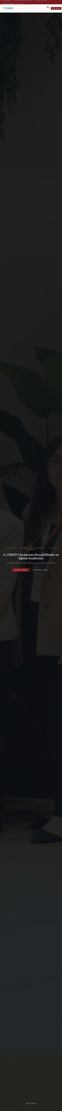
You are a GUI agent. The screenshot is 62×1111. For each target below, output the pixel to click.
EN (23, 3)
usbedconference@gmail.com (10, 3)
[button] (48, 7)
